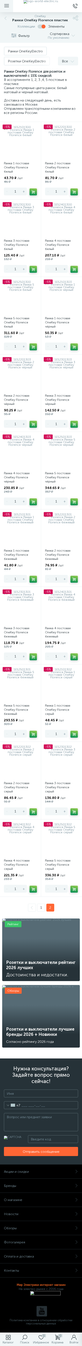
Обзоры (10, 1228)
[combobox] (12, 1105)
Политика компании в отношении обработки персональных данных (41, 1322)
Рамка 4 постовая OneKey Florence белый (58, 245)
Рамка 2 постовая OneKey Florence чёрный (16, 400)
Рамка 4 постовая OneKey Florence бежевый (58, 632)
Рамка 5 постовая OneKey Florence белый (16, 322)
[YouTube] (42, 1311)
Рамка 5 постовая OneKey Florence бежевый (16, 710)
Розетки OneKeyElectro (27, 61)
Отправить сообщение (41, 1152)
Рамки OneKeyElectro (25, 51)
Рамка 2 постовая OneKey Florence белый (57, 167)
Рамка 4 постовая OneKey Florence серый (17, 865)
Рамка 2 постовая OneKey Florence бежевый (57, 555)
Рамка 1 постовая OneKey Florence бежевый (16, 555)
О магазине (13, 1200)
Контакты (11, 1270)
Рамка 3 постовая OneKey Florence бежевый (16, 632)
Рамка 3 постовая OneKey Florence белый (16, 245)
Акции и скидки (16, 1172)
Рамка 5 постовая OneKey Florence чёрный (57, 477)
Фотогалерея (14, 1242)
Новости (11, 1214)
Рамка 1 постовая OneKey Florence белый (16, 167)
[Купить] (33, 191)
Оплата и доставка (19, 1256)
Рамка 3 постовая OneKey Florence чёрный (57, 400)
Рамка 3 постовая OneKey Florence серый (57, 787)
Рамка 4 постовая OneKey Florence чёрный (17, 477)
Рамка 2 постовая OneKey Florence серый (16, 787)
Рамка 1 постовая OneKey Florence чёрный (57, 322)
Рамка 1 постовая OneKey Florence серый (57, 710)
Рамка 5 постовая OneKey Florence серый (57, 865)
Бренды (10, 1186)
